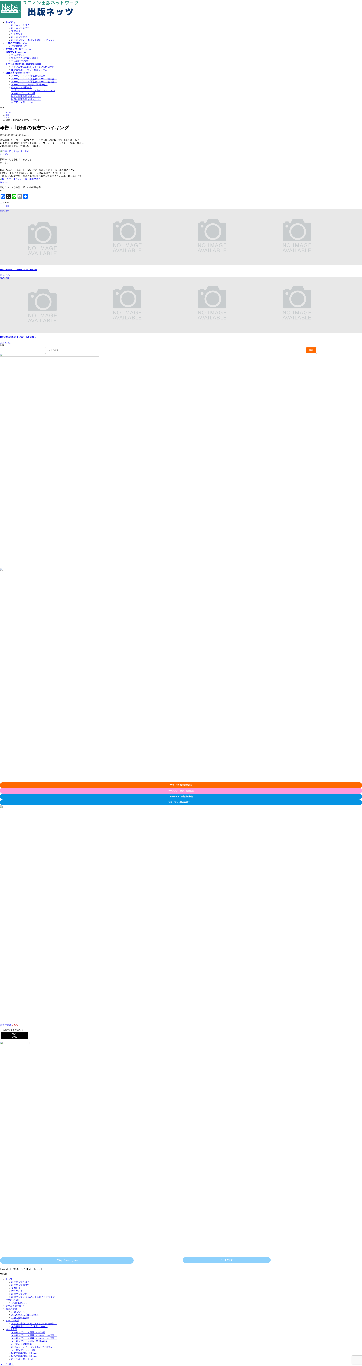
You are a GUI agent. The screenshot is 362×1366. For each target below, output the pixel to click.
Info (7, 206)
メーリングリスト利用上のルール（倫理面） (34, 78)
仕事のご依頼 (12, 1300)
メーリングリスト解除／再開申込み (29, 84)
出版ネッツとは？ (20, 25)
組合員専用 (11, 1329)
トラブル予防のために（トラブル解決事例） (34, 67)
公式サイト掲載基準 (21, 87)
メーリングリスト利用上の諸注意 (28, 75)
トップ (9, 1279)
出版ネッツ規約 (19, 37)
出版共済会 (11, 1309)
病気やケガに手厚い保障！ (24, 58)
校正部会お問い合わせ (22, 102)
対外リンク (17, 34)
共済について (18, 55)
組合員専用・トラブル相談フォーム (29, 70)
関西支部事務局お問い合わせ (26, 99)
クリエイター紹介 (15, 1306)
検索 (2, 345)
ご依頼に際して (19, 46)
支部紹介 (15, 31)
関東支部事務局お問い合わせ (26, 96)
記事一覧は (9, 1025)
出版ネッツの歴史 (20, 28)
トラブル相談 (12, 1320)
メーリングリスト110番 (23, 93)
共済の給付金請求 (20, 61)
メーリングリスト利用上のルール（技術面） (34, 81)
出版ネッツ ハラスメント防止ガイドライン (33, 40)
